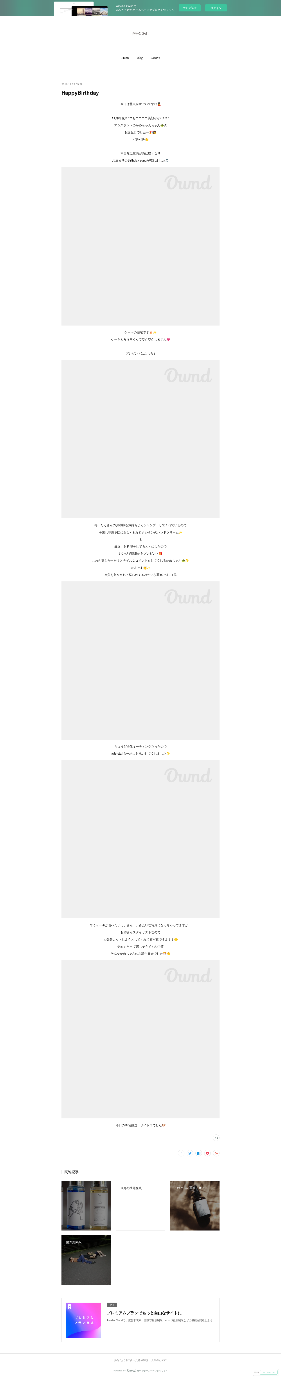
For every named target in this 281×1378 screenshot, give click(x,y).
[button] (125, 57)
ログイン (216, 8)
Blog (140, 58)
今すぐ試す (189, 7)
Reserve (155, 58)
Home (125, 58)
